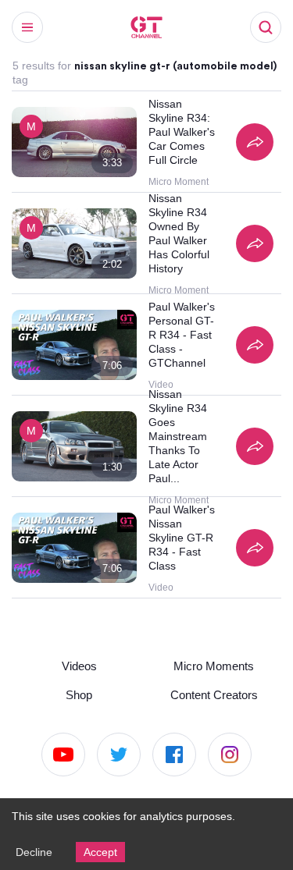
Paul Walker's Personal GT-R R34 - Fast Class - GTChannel (182, 334)
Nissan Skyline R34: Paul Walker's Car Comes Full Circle (182, 131)
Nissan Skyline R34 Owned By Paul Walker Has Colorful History (181, 233)
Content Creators (214, 693)
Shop (79, 693)
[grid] (146, 344)
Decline (34, 851)
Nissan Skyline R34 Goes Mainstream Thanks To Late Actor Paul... (179, 436)
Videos (79, 663)
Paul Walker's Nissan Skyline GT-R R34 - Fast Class (182, 537)
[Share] (254, 142)
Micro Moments (214, 663)
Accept (103, 851)
